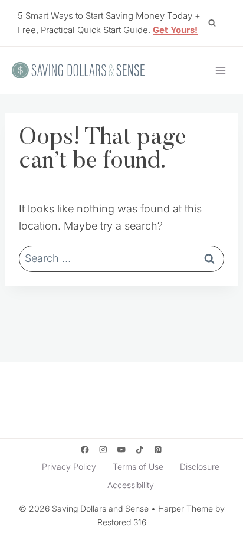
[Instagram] (103, 450)
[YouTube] (122, 450)
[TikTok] (140, 450)
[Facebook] (85, 450)
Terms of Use (138, 467)
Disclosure (199, 467)
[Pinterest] (158, 450)
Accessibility (130, 485)
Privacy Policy (69, 467)
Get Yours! (175, 29)
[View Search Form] (211, 23)
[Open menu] (220, 70)
